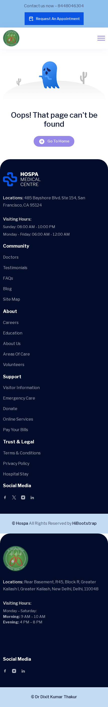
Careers (11, 322)
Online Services (18, 419)
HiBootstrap (84, 523)
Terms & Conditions (22, 453)
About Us (12, 343)
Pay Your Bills (15, 429)
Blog (7, 288)
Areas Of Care (16, 354)
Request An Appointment (58, 19)
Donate (10, 408)
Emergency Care (19, 398)
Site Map (11, 299)
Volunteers (13, 364)
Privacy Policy (16, 463)
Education (12, 333)
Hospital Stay (15, 474)
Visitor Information (21, 387)
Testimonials (15, 267)
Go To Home (58, 141)
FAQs (8, 278)
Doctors (11, 257)
